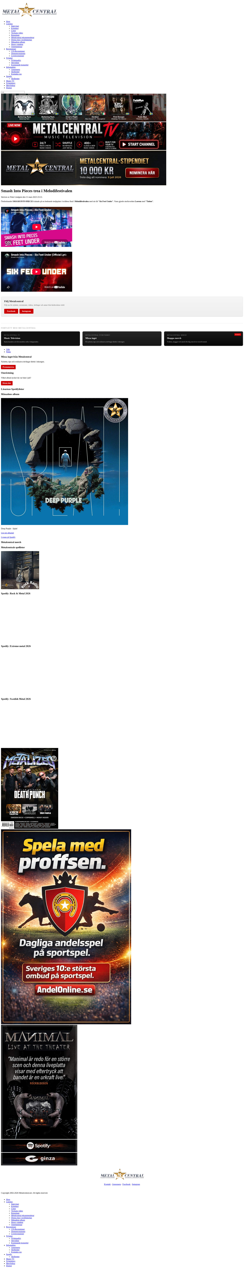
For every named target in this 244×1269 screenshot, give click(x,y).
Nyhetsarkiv (16, 60)
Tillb (8, 349)
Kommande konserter (19, 65)
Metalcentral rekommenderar (22, 37)
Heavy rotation (17, 44)
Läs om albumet (7, 533)
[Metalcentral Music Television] (83, 149)
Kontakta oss (16, 74)
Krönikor (15, 28)
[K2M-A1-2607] (83, 121)
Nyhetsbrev (10, 83)
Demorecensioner (18, 53)
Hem (8, 21)
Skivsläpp (15, 63)
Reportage (15, 35)
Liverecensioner (17, 56)
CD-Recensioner (18, 51)
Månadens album (18, 42)
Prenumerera (8, 367)
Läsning (9, 24)
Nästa (8, 352)
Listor (13, 31)
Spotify (9, 76)
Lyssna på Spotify (8, 537)
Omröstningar (16, 47)
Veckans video (17, 33)
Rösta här (7, 383)
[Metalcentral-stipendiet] (83, 185)
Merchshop (10, 85)
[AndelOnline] (66, 1024)
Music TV (10, 81)
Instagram (26, 311)
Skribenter (15, 72)
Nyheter (9, 58)
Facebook (11, 311)
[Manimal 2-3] (39, 1151)
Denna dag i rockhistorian (21, 40)
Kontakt (107, 1184)
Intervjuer (15, 26)
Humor (9, 88)
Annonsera (15, 69)
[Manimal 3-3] (39, 1165)
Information (11, 67)
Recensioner (11, 49)
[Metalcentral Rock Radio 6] (20, 588)
